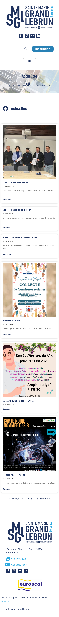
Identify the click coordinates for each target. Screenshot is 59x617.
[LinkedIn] (38, 36)
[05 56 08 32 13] (7, 558)
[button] (26, 49)
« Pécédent (14, 498)
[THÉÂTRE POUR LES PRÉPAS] (29, 444)
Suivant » (45, 498)
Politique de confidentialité (33, 598)
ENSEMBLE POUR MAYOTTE (13, 321)
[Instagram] (27, 36)
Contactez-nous (19, 565)
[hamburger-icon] (29, 61)
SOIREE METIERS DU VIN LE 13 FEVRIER (18, 401)
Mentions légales (9, 598)
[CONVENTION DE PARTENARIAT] (29, 152)
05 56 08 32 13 (18, 559)
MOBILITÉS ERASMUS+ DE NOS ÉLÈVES (18, 210)
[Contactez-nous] (7, 564)
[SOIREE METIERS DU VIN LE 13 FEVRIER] (29, 370)
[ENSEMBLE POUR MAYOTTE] (29, 290)
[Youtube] (32, 36)
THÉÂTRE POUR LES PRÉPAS (14, 475)
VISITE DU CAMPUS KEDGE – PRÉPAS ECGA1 (20, 238)
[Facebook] (21, 36)
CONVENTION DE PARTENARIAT (15, 183)
